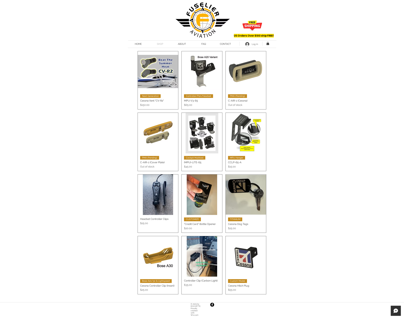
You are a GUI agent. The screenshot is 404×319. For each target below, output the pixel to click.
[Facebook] (212, 305)
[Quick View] (158, 71)
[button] (267, 43)
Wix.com (194, 315)
